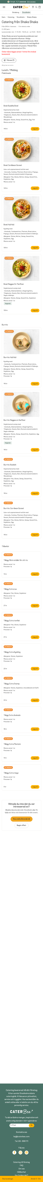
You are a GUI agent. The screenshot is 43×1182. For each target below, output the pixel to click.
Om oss (22, 1169)
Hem (3, 17)
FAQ (21, 1165)
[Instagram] (20, 1152)
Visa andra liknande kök (21, 819)
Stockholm (26, 12)
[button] (21, 432)
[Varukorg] (39, 7)
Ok (31, 1125)
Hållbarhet (21, 1172)
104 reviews (31, 2)
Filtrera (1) (9, 60)
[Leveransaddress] (33, 7)
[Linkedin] (26, 1152)
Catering (11, 17)
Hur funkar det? (21, 1175)
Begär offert (21, 825)
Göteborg (15, 12)
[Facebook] (14, 1152)
